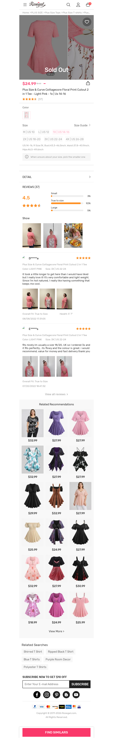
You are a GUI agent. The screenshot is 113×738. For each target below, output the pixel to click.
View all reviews (55, 394)
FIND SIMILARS (56, 732)
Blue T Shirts (32, 659)
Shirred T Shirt (33, 651)
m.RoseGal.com (40, 5)
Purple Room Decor (58, 659)
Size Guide (81, 125)
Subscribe (80, 684)
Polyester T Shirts (35, 667)
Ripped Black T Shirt (60, 651)
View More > (56, 631)
